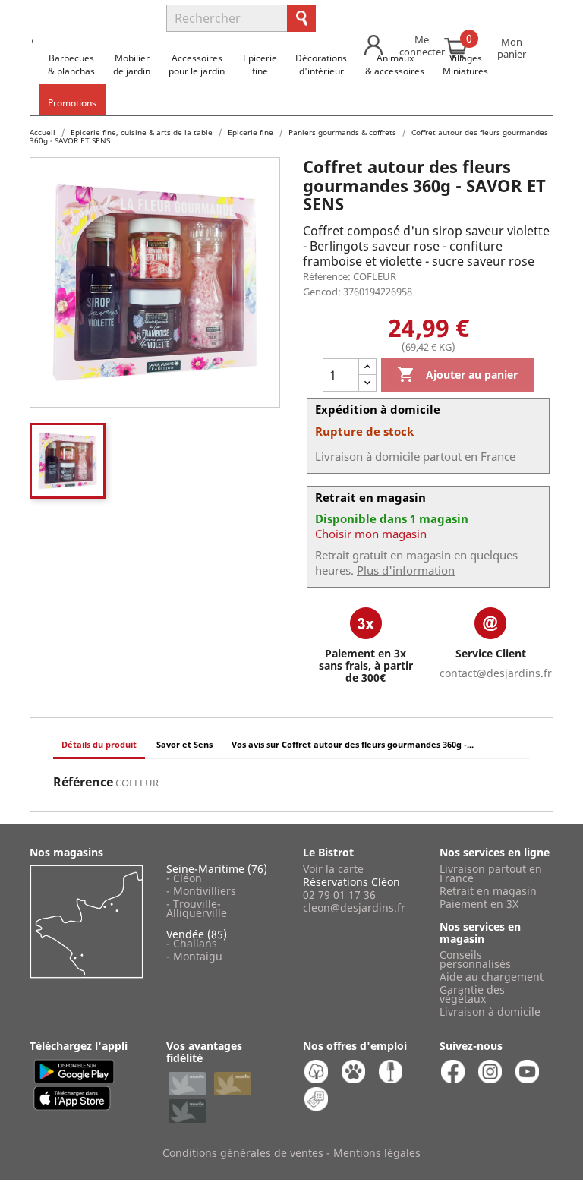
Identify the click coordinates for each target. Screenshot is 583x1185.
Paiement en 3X (479, 904)
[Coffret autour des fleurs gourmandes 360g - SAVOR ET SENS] (68, 461)
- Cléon (184, 878)
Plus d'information (406, 570)
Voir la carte (333, 869)
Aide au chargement (492, 976)
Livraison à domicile (490, 1011)
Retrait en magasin (488, 891)
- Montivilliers (201, 891)
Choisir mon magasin (371, 533)
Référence (83, 781)
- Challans (191, 943)
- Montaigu (194, 956)
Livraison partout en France (491, 873)
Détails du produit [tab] (99, 744)
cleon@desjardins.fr (354, 907)
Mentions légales (377, 1153)
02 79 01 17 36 (339, 894)
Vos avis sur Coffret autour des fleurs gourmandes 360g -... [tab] (353, 744)
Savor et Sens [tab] (184, 744)
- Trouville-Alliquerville (196, 908)
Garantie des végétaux (472, 994)
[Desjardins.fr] (87, 12)
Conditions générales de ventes (242, 1153)
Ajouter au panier (457, 374)
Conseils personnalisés (475, 959)
